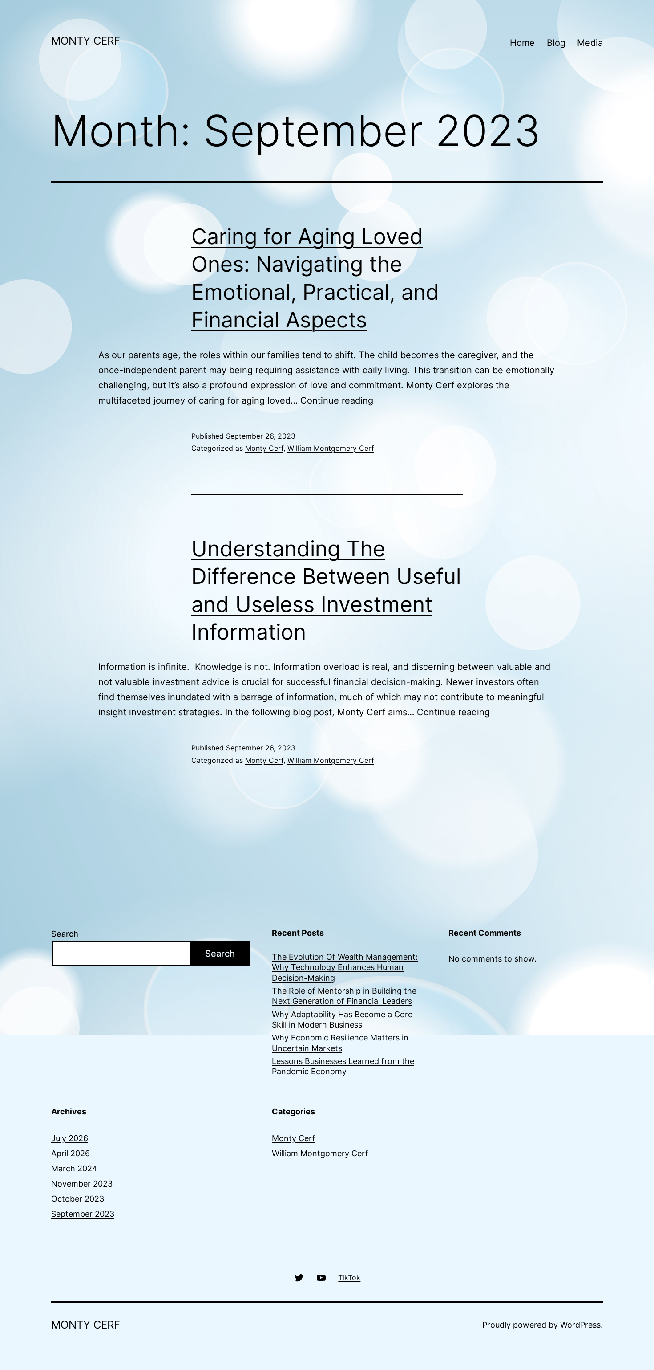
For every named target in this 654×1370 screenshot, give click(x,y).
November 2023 (82, 1183)
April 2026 (70, 1153)
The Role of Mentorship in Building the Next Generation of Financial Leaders (344, 996)
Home (522, 42)
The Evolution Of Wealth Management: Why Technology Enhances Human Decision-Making (345, 967)
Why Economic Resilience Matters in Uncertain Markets (340, 1042)
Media (590, 42)
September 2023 (82, 1214)
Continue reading (336, 400)
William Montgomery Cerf (330, 448)
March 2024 (74, 1168)
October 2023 (77, 1198)
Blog (556, 42)
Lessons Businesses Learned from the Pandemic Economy (343, 1066)
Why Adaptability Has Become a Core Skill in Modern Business (342, 1019)
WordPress (580, 1324)
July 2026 (69, 1138)
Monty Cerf (85, 40)
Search (64, 933)
